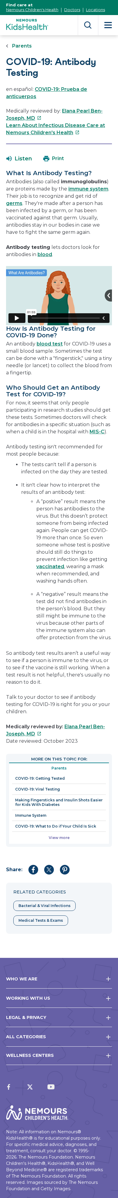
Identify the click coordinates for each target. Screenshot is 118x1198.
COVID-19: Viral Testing (37, 789)
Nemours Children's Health (32, 9)
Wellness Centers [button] (30, 1055)
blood (45, 254)
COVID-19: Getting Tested (40, 778)
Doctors (72, 9)
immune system (88, 189)
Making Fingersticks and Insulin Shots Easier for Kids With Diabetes (59, 802)
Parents (22, 46)
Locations (95, 9)
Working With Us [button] (28, 998)
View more (59, 837)
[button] (19, 158)
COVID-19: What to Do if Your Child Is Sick (55, 826)
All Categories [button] (26, 1036)
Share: (14, 869)
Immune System (30, 815)
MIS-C (97, 432)
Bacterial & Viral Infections (44, 905)
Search (88, 25)
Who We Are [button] (21, 979)
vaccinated (50, 566)
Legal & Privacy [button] (26, 1017)
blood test (50, 344)
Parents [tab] (59, 768)
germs (14, 203)
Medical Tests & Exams (40, 920)
